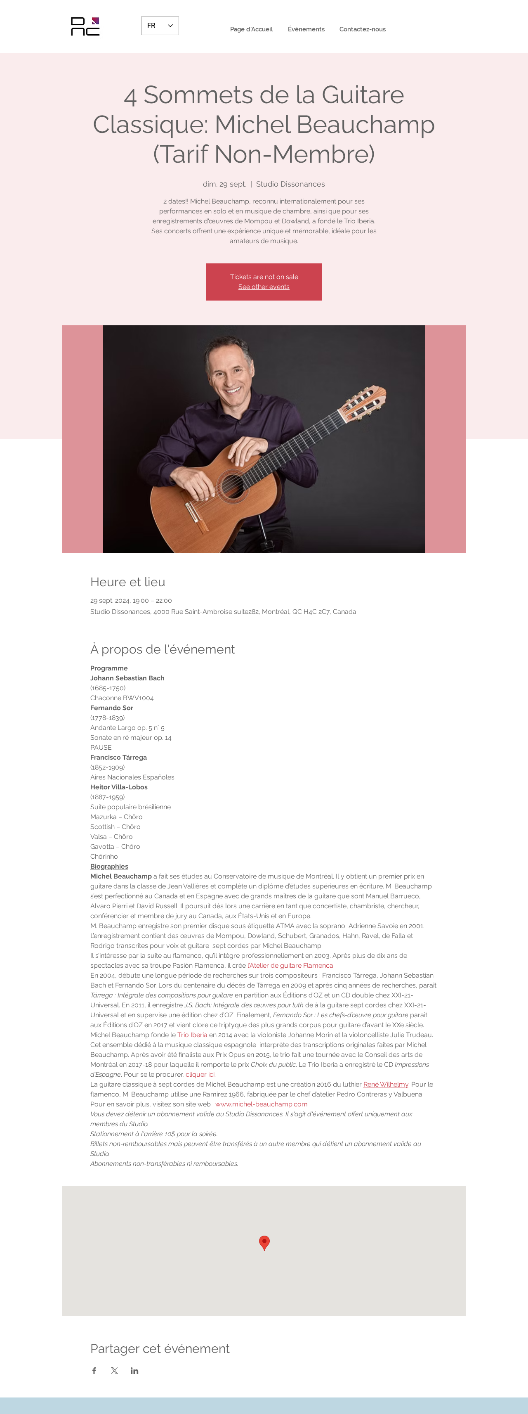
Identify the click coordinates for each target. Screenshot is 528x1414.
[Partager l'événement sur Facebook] (94, 1370)
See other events (264, 287)
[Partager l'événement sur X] (114, 1370)
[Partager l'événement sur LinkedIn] (135, 1370)
